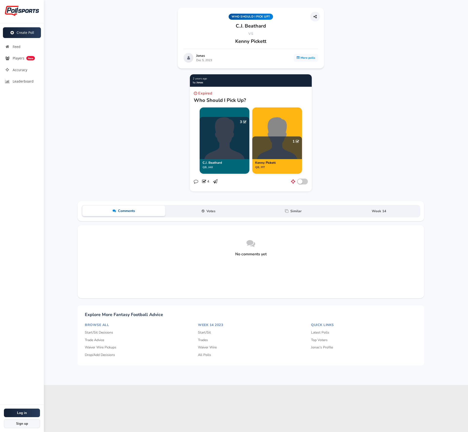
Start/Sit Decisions (99, 332)
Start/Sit (204, 332)
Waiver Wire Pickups (100, 347)
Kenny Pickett (250, 41)
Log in (22, 413)
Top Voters (319, 340)
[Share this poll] (315, 16)
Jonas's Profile (322, 347)
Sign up (22, 423)
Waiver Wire (207, 347)
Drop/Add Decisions (100, 355)
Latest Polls (320, 332)
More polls (308, 58)
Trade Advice (94, 340)
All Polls (204, 355)
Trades (203, 340)
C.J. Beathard (251, 26)
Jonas (200, 55)
